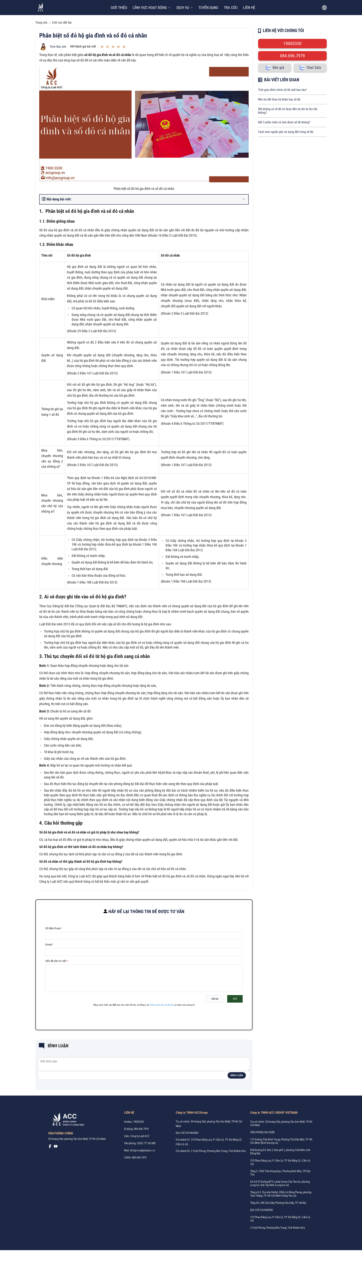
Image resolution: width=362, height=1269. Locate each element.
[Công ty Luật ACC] (40, 7)
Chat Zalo (314, 67)
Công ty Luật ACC (140, 1136)
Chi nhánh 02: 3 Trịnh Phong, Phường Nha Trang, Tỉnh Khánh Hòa (211, 1151)
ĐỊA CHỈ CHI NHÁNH (187, 1133)
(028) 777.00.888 (146, 1143)
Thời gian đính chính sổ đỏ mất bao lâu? (282, 90)
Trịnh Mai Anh (58, 46)
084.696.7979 (292, 55)
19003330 (292, 43)
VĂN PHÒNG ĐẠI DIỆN (262, 1132)
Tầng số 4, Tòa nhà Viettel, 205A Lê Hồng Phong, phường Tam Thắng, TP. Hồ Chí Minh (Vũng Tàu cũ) (280, 1194)
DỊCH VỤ (182, 7)
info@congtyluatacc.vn (142, 1150)
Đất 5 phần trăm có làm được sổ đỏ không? (284, 122)
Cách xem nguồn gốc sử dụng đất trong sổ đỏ (285, 132)
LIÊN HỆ (249, 7)
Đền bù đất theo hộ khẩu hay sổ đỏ (279, 99)
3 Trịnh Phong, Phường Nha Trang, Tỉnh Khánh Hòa (277, 1227)
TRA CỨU (230, 7)
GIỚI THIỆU (119, 7)
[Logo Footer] (67, 1120)
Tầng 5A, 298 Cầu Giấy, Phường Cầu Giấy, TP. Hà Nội (278, 1203)
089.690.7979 (139, 1157)
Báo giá (278, 67)
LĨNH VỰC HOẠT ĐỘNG (150, 7)
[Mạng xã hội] (50, 1147)
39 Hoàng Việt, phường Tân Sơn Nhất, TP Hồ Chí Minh (77, 1139)
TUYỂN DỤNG (208, 7)
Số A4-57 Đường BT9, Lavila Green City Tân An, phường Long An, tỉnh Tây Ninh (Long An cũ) (280, 1183)
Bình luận (236, 1075)
